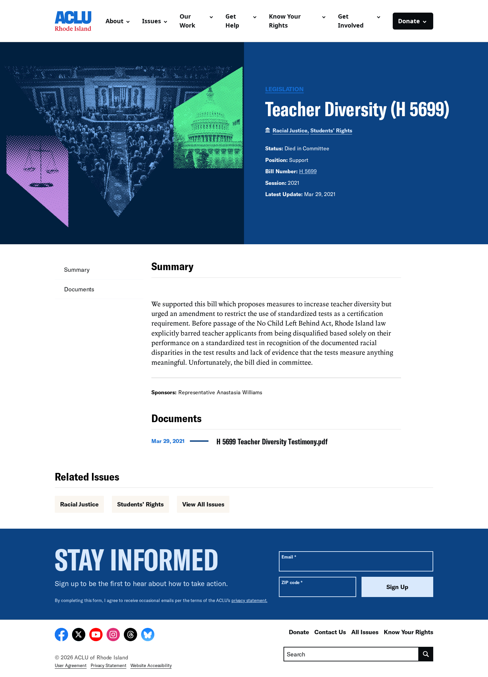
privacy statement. (249, 600)
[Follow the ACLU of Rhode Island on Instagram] (113, 635)
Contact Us (330, 632)
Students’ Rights (331, 130)
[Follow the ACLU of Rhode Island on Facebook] (61, 635)
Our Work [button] (187, 20)
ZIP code (292, 582)
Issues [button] (151, 21)
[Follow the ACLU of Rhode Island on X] (78, 635)
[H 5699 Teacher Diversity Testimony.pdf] (276, 443)
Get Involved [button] (351, 20)
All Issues (364, 632)
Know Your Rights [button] (285, 20)
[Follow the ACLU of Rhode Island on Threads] (130, 635)
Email (289, 557)
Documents (79, 289)
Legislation (284, 89)
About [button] (114, 21)
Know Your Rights (408, 632)
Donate (299, 632)
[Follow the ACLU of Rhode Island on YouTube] (96, 635)
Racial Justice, (291, 130)
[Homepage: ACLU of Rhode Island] (77, 21)
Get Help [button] (232, 20)
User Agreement (71, 665)
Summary (76, 269)
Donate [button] (409, 21)
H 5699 (308, 171)
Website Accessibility (151, 665)
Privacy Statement (108, 665)
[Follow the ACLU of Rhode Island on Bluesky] (147, 635)
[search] (426, 654)
